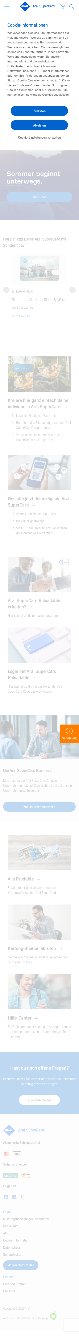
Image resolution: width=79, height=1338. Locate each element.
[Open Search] (71, 6)
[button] (8, 6)
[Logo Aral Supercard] (37, 6)
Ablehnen (39, 125)
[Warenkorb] (62, 6)
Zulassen (39, 111)
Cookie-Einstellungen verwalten (39, 137)
